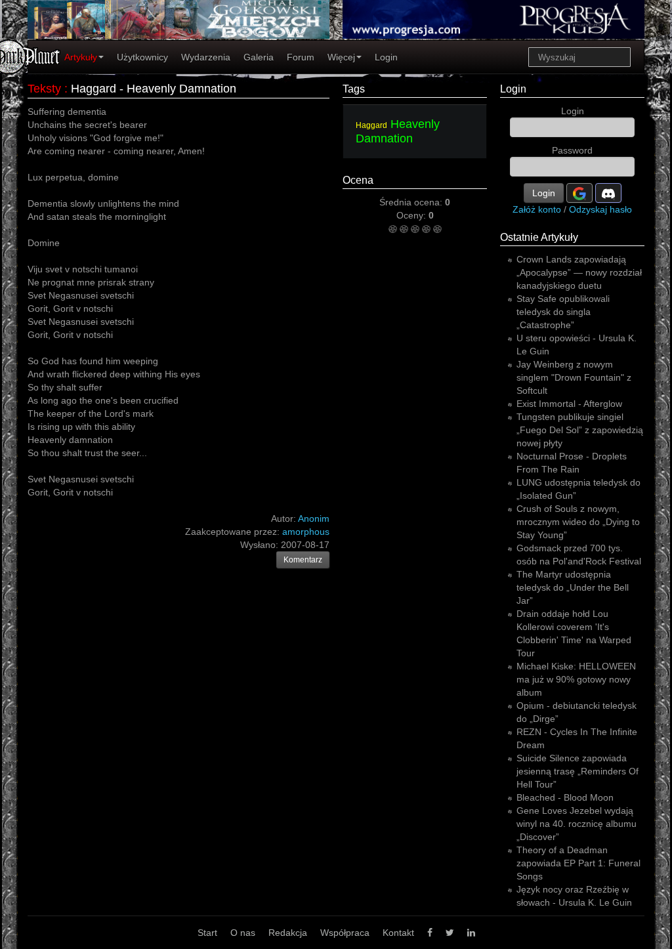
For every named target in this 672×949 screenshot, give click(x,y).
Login (386, 57)
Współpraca (344, 932)
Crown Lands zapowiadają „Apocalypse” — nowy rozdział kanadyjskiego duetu (579, 272)
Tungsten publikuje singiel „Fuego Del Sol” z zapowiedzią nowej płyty (579, 429)
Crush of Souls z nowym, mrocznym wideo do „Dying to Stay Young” (578, 521)
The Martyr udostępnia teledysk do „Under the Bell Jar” (572, 587)
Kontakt (398, 932)
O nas (242, 932)
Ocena (358, 180)
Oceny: (412, 215)
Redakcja (287, 932)
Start (207, 932)
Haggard (371, 125)
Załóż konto (537, 209)
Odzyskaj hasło (600, 209)
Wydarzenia (205, 57)
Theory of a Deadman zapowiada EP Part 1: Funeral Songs (578, 863)
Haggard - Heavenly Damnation (153, 88)
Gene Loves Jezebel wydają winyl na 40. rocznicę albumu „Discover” (576, 823)
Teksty (44, 88)
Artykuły (80, 57)
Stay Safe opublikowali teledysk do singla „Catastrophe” (563, 311)
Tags (354, 89)
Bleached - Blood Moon (565, 797)
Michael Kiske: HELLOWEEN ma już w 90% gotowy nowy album (576, 679)
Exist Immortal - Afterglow (569, 403)
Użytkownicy (142, 57)
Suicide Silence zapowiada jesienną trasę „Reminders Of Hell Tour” (577, 771)
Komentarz (303, 559)
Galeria (258, 57)
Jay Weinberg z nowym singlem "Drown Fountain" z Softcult (573, 377)
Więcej (341, 57)
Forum (300, 57)
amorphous (305, 531)
